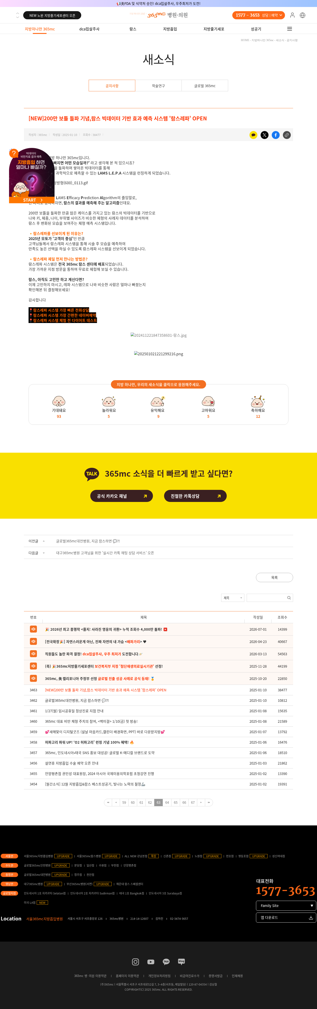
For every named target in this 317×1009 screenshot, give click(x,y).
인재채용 (237, 975)
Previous (17, 13)
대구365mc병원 (33, 884)
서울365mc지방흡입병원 (38, 856)
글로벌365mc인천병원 (37, 865)
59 (124, 802)
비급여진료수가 (189, 975)
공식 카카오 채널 (112, 496)
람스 (132, 29)
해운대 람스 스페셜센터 (129, 884)
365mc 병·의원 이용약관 (90, 975)
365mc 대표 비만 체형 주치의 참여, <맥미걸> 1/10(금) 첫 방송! (91, 721)
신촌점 (167, 856)
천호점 (230, 856)
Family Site (269, 905)
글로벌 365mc (205, 85)
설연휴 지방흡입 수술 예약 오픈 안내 (71, 763)
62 (150, 802)
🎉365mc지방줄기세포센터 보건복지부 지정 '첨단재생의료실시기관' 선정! (158, 3)
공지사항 (112, 85)
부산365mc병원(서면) (80, 884)
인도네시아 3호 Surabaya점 (165, 893)
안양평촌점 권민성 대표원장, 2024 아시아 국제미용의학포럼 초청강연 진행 (99, 773)
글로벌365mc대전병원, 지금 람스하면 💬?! (88, 541)
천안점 (90, 874)
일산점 (90, 865)
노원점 (198, 856)
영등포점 (243, 856)
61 (141, 802)
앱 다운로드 (269, 917)
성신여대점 (278, 856)
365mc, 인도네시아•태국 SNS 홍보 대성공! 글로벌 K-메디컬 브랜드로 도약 (100, 752)
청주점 (78, 874)
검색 (289, 598)
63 (158, 802)
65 (176, 802)
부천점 (115, 865)
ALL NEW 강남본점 (136, 856)
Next (17, 17)
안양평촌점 (129, 865)
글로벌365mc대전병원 (37, 874)
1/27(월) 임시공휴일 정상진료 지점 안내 (74, 710)
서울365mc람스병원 (89, 856)
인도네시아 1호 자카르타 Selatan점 (45, 893)
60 (133, 802)
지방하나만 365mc (40, 29)
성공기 (256, 29)
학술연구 (158, 85)
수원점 (103, 865)
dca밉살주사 (89, 29)
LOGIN (292, 15)
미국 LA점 (30, 902)
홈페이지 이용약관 (127, 975)
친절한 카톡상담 (185, 496)
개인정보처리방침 (159, 975)
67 (193, 802)
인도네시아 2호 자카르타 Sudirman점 (92, 893)
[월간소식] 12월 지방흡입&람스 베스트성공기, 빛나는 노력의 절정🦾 (95, 784)
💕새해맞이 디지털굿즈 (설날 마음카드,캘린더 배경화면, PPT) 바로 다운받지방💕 (105, 731)
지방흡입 (170, 29)
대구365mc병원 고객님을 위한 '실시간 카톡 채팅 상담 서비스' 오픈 (105, 552)
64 (167, 802)
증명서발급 (216, 975)
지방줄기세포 (214, 29)
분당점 (78, 865)
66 (184, 802)
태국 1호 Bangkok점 (131, 893)
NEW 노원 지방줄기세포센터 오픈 (52, 14)
